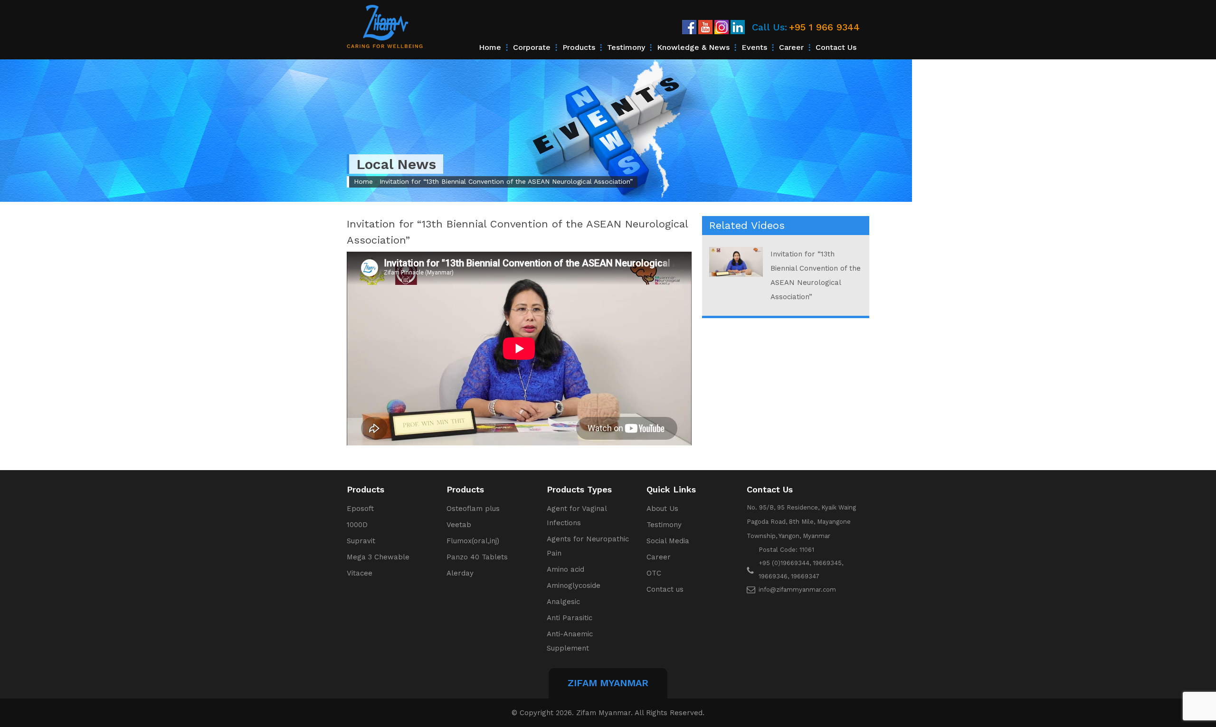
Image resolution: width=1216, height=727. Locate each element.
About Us (662, 508)
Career (791, 47)
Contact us (836, 47)
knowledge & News (693, 47)
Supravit (361, 541)
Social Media (667, 541)
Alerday (460, 573)
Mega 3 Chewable (378, 557)
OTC (653, 573)
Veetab (458, 524)
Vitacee (359, 573)
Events (754, 47)
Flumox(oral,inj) (472, 541)
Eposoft (360, 508)
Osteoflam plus (473, 508)
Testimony (626, 47)
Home (490, 47)
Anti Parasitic (569, 618)
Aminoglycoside (573, 585)
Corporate (532, 47)
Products (578, 47)
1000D (357, 524)
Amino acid (565, 569)
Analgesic (563, 601)
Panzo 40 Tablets (477, 557)
